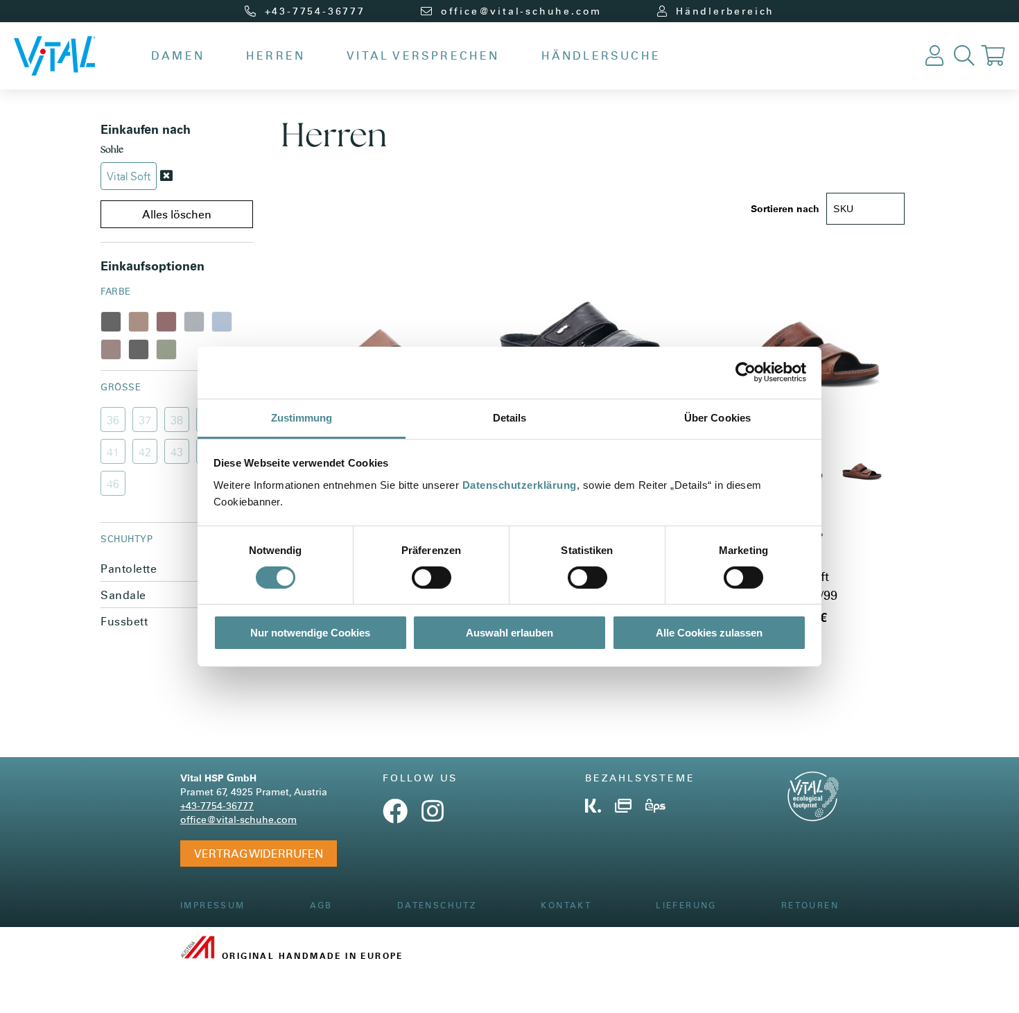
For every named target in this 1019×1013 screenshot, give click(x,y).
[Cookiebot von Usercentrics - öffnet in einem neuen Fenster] (745, 372)
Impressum (212, 905)
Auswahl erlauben (509, 633)
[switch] (431, 577)
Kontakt (566, 905)
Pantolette (177, 568)
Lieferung (686, 905)
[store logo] (55, 56)
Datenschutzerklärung (519, 484)
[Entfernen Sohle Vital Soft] (166, 175)
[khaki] (166, 349)
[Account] (934, 55)
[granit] (194, 321)
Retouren (810, 905)
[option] (862, 468)
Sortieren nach (785, 208)
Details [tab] (510, 417)
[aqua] (221, 321)
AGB (321, 905)
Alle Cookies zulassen (709, 633)
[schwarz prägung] (138, 349)
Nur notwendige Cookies (310, 633)
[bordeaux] (166, 321)
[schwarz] (111, 321)
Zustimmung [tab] (302, 417)
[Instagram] (432, 816)
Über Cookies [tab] (717, 417)
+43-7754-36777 (217, 805)
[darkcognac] (111, 349)
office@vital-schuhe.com (238, 819)
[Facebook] (395, 816)
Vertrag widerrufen (258, 853)
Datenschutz (436, 905)
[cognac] (138, 321)
